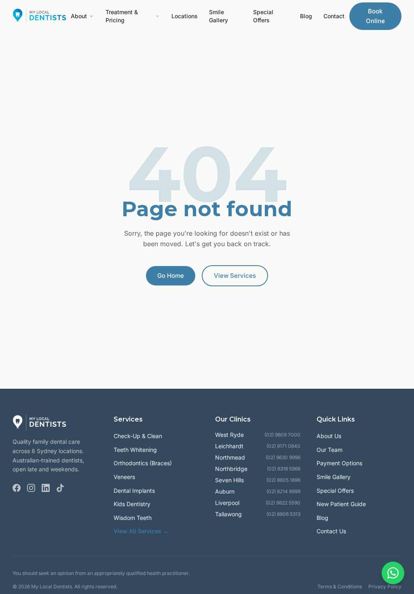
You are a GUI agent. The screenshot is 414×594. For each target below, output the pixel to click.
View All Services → (141, 531)
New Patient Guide (341, 503)
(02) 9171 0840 (283, 446)
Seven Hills (229, 480)
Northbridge (231, 468)
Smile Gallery (218, 16)
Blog (306, 16)
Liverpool (227, 502)
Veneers (124, 476)
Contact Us (331, 531)
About (79, 16)
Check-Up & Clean (138, 435)
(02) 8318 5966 (283, 469)
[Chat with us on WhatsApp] (393, 573)
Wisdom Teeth (133, 517)
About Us (329, 435)
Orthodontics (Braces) (143, 463)
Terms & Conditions (339, 586)
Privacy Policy (384, 586)
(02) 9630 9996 (283, 457)
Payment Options (339, 463)
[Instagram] (31, 488)
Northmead (230, 457)
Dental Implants (134, 490)
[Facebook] (17, 488)
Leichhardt (229, 446)
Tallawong (228, 514)
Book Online (375, 16)
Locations (184, 16)
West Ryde (229, 434)
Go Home (170, 275)
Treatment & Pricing (122, 16)
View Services (235, 275)
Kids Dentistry (132, 503)
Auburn (224, 491)
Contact (333, 16)
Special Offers (263, 16)
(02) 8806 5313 (283, 514)
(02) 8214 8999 (283, 491)
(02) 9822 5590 (283, 503)
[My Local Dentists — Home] (39, 16)
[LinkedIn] (46, 488)
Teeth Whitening (135, 449)
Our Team (329, 449)
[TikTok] (60, 488)
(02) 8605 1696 (283, 480)
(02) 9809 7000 (282, 435)
